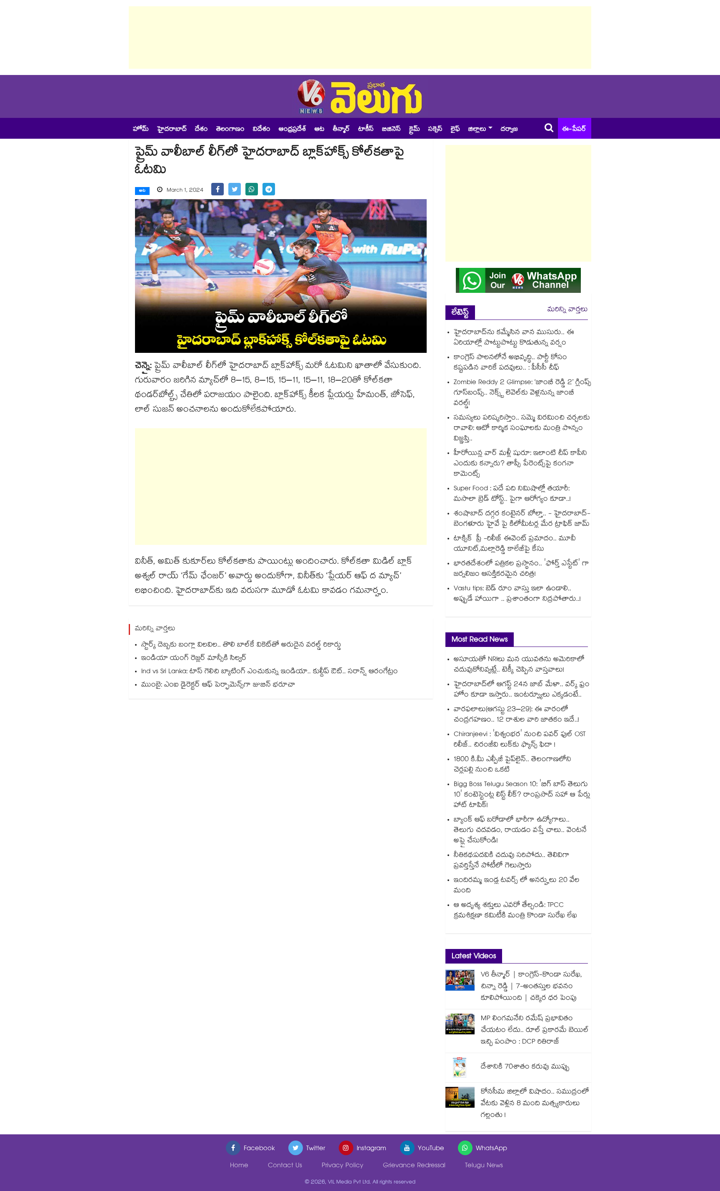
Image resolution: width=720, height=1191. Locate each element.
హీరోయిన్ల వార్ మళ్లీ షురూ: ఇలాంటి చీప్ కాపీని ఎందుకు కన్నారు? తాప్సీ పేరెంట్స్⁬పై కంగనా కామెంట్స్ (520, 464)
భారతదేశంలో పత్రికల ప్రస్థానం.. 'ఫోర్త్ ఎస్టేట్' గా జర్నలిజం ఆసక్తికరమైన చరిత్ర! (521, 569)
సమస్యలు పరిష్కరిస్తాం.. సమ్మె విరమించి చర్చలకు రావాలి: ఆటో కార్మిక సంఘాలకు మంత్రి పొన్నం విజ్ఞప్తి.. (522, 428)
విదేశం (261, 129)
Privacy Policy (342, 1166)
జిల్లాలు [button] (477, 129)
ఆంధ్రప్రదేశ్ (292, 129)
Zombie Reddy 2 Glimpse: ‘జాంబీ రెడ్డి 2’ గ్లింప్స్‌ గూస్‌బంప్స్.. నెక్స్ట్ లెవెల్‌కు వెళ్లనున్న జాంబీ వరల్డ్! (522, 393)
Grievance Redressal (414, 1166)
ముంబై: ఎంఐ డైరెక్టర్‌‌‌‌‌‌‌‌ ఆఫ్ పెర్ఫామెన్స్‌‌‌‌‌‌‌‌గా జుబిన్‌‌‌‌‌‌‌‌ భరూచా (218, 685)
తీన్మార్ (341, 129)
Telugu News (484, 1166)
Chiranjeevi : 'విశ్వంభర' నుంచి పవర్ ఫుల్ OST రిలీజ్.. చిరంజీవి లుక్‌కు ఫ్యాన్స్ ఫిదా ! (519, 740)
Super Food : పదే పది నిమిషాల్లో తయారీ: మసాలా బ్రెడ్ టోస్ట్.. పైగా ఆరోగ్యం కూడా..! (512, 494)
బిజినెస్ (391, 129)
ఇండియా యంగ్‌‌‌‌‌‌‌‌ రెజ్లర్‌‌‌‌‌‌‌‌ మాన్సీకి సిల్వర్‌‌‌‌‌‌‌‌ (194, 659)
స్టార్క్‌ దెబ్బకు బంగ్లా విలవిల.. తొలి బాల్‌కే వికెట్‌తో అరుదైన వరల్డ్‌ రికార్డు (241, 645)
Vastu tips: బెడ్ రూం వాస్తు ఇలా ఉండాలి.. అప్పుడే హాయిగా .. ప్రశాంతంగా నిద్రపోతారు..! (517, 594)
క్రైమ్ (414, 129)
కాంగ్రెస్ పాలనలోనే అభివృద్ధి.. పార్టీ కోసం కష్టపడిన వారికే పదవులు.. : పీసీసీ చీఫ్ (510, 363)
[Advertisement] (360, 37)
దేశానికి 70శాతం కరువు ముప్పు (525, 1067)
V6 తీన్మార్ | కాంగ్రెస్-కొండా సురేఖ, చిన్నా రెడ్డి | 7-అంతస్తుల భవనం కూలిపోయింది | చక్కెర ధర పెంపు (531, 987)
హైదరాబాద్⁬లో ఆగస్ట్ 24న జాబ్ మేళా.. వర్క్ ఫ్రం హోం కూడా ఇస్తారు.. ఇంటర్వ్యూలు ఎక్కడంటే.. (522, 690)
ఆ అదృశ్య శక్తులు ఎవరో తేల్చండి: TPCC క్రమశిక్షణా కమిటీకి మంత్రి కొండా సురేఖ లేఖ (515, 911)
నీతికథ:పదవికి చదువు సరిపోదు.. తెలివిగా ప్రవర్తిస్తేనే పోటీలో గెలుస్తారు (512, 861)
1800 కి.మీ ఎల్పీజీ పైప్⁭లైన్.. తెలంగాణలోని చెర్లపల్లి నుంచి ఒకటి (512, 765)
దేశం (201, 129)
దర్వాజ (509, 129)
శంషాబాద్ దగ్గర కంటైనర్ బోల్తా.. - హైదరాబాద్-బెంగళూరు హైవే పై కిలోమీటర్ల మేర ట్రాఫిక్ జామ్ (522, 519)
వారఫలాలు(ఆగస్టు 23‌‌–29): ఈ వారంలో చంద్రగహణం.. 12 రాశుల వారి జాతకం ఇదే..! (516, 715)
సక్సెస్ (435, 129)
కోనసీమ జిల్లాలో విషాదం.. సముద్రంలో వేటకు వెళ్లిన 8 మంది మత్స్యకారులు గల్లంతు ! (535, 1104)
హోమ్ (141, 129)
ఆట (320, 129)
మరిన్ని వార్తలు (568, 310)
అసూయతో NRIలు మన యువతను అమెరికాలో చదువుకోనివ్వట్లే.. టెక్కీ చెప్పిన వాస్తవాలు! (519, 665)
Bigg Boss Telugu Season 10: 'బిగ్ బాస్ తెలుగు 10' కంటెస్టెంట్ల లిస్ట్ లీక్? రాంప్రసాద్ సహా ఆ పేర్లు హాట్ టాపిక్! (522, 795)
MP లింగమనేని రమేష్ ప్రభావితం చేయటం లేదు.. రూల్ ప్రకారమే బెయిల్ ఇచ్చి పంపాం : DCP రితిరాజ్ (535, 1031)
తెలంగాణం (230, 129)
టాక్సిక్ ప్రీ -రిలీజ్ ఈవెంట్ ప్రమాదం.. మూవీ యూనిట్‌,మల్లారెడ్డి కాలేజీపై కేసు (515, 544)
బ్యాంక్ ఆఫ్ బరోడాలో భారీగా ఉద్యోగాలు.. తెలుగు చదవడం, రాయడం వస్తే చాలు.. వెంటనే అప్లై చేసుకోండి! (520, 830)
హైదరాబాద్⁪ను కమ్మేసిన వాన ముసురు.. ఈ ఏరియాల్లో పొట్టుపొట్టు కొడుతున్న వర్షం (514, 338)
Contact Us (285, 1166)
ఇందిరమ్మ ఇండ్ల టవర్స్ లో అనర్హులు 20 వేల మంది (517, 886)
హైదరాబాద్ (172, 129)
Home (239, 1166)
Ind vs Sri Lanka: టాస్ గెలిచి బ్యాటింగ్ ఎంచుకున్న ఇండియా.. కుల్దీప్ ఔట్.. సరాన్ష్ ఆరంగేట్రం (269, 672)
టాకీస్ (366, 129)
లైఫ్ (455, 129)
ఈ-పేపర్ (574, 129)
